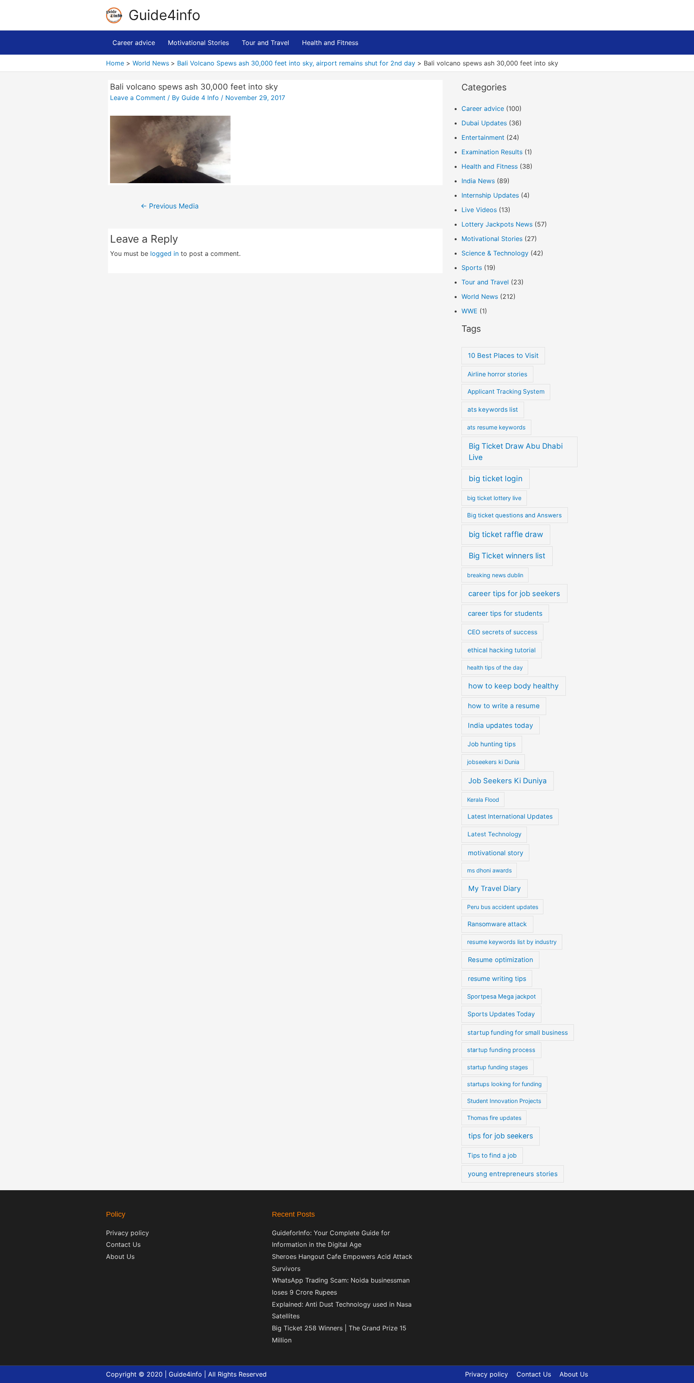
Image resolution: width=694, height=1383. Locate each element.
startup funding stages (497, 1067)
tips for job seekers (500, 1136)
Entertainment (482, 137)
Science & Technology (495, 253)
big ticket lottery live (494, 497)
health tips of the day (495, 667)
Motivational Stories (492, 239)
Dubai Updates (484, 123)
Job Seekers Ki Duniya (507, 780)
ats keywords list (492, 409)
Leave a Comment (137, 98)
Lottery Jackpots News (497, 224)
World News (479, 296)
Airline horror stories (497, 374)
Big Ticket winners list (507, 555)
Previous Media (170, 206)
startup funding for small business (517, 1032)
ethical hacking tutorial (501, 650)
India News (478, 181)
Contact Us (123, 1244)
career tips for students (505, 613)
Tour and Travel (485, 282)
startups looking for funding (504, 1084)
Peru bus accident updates (502, 906)
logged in (164, 253)
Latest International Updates (510, 816)
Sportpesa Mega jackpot (501, 996)
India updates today (500, 725)
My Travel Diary (494, 888)
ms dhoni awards (489, 870)
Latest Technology (494, 834)
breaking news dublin (495, 575)
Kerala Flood (483, 799)
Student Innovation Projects (504, 1100)
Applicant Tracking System (506, 391)
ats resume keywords (496, 427)
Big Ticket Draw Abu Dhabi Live (516, 451)
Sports (471, 268)
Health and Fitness (489, 166)
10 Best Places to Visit (503, 355)
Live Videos (479, 210)
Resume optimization (500, 960)
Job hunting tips (491, 744)
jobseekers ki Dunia (493, 761)
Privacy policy (127, 1233)
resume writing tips (497, 978)
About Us (120, 1256)
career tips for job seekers (514, 593)
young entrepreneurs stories (513, 1174)
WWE (469, 311)
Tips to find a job (492, 1155)
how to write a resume (504, 706)
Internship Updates (490, 195)
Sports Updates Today (501, 1014)
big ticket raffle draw (506, 534)
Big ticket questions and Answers (514, 515)
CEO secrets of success (502, 632)
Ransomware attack (497, 924)
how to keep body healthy (513, 685)
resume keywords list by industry (512, 941)
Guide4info (164, 14)
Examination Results (492, 152)
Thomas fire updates (494, 1117)
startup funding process (501, 1050)
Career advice (482, 108)
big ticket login (496, 478)
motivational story (495, 853)
